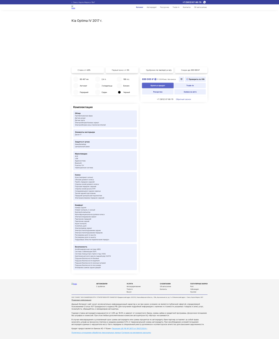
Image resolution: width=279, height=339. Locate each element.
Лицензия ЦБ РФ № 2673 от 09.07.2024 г (129, 328)
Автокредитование (134, 286)
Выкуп (129, 292)
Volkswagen (194, 289)
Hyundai (193, 292)
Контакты (163, 289)
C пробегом (100, 286)
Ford (191, 286)
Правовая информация (81, 300)
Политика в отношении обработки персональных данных (96, 332)
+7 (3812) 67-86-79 (165, 99)
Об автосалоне (165, 286)
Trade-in (130, 289)
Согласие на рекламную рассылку (136, 332)
